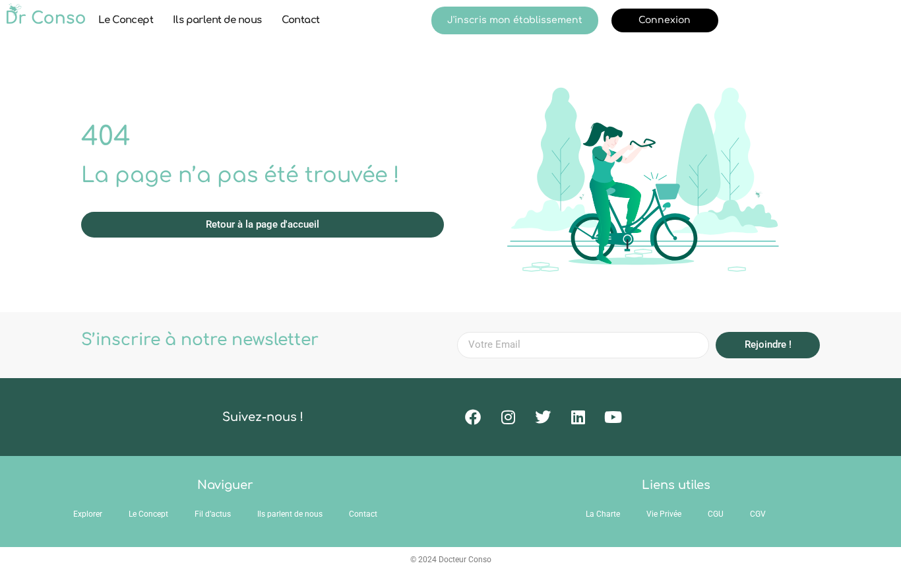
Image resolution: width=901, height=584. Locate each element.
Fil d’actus (213, 514)
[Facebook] (473, 417)
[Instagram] (508, 417)
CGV (758, 514)
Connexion (664, 20)
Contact (301, 20)
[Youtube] (613, 417)
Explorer (87, 514)
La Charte (603, 514)
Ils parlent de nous (217, 20)
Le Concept (125, 20)
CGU (716, 514)
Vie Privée (663, 514)
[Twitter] (543, 417)
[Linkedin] (578, 417)
